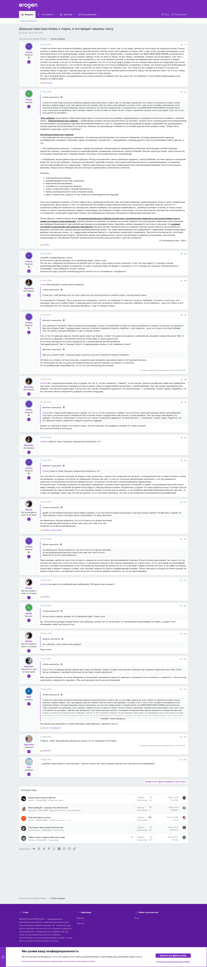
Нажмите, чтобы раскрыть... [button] (113, 718)
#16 (185, 689)
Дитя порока (34, 830)
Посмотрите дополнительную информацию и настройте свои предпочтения (58, 961)
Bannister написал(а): (52, 320)
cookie (55, 956)
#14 (185, 634)
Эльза (175, 820)
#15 (185, 659)
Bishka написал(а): (51, 544)
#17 (185, 737)
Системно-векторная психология (45, 827)
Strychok (174, 800)
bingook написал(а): (52, 639)
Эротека (80, 923)
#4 (185, 280)
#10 (185, 502)
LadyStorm (173, 830)
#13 (185, 606)
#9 (185, 460)
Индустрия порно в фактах (42, 797)
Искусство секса (55, 800)
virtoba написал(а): (51, 97)
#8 (185, 438)
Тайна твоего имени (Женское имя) (46, 837)
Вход (136, 918)
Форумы (80, 918)
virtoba (24, 33)
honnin (31, 820)
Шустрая (32, 810)
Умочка (31, 840)
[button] (56, 14)
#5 (185, 315)
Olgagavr (174, 810)
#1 (186, 45)
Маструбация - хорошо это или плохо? (48, 807)
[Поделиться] (182, 44)
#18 (185, 760)
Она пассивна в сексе (39, 817)
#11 (185, 539)
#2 (185, 92)
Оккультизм (53, 840)
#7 (185, 402)
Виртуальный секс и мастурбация (64, 810)
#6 (185, 379)
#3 (185, 254)
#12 (185, 580)
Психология (58, 830)
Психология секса (57, 820)
